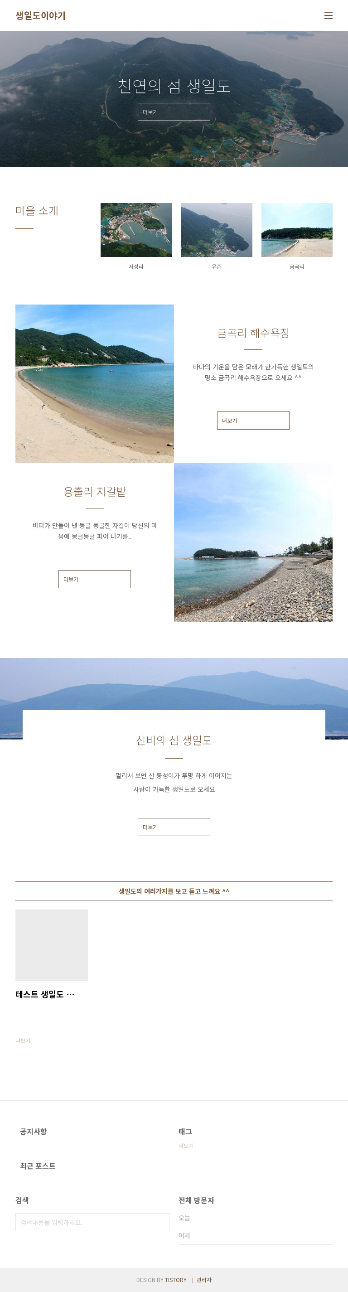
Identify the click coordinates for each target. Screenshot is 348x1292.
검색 (160, 1222)
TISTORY (176, 1279)
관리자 (204, 1279)
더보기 (229, 420)
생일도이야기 (40, 15)
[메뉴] (328, 15)
